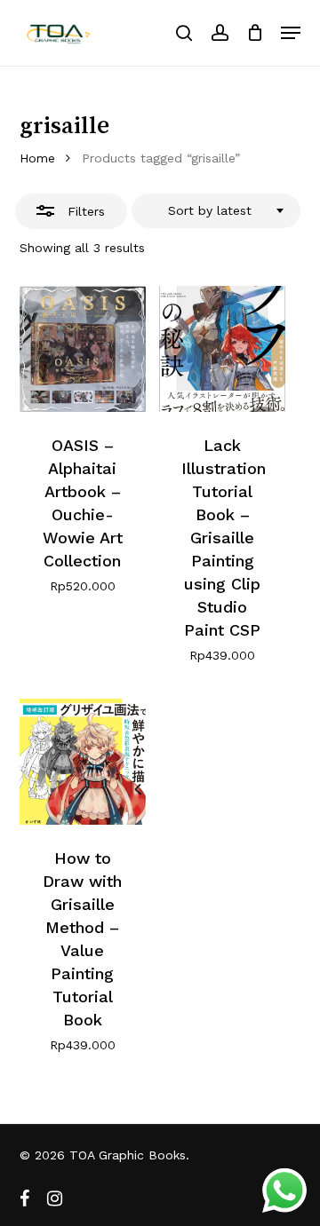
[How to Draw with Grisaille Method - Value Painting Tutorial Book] (83, 762)
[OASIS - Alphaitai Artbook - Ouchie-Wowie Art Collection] (83, 349)
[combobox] (216, 211)
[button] (290, 33)
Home (37, 158)
